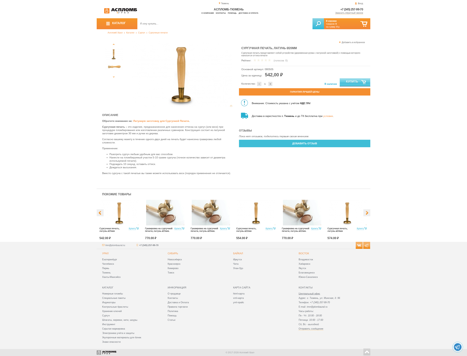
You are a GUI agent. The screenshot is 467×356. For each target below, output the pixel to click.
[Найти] (318, 23)
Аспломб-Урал (115, 32)
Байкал (238, 253)
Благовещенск (307, 272)
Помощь (232, 13)
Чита (235, 263)
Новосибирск (175, 259)
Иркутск (237, 259)
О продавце (174, 293)
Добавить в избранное (353, 42)
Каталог (130, 32)
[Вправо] (366, 212)
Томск (171, 272)
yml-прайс (238, 302)
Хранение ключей (112, 311)
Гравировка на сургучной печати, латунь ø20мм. (204, 229)
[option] (182, 73)
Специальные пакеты (114, 298)
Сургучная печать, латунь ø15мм (109, 229)
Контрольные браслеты (115, 306)
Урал (105, 253)
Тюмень (106, 272)
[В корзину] (363, 24)
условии (328, 116)
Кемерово (173, 268)
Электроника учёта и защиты (118, 333)
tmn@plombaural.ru (115, 245)
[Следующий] (113, 77)
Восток (304, 253)
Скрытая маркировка (113, 328)
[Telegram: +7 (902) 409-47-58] (457, 347)
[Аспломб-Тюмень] (120, 13)
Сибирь (173, 253)
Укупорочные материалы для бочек (121, 337)
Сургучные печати (158, 32)
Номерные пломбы (112, 293)
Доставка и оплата (248, 13)
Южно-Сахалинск (308, 277)
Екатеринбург (109, 259)
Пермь (105, 268)
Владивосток (306, 259)
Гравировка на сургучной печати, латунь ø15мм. (158, 229)
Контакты (221, 13)
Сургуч (141, 32)
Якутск (302, 268)
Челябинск (108, 263)
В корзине (331, 21)
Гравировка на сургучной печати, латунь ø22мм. (295, 229)
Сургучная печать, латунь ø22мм (246, 229)
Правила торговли (178, 306)
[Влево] (100, 212)
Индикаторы (108, 302)
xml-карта (238, 298)
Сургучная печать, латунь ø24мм (337, 229)
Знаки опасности (111, 341)
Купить (352, 81)
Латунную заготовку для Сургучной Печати (161, 120)
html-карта (238, 293)
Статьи (171, 320)
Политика (173, 311)
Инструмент (108, 324)
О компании (207, 13)
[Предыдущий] (113, 44)
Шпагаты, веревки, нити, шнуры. (120, 320)
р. (338, 27)
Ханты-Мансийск (111, 277)
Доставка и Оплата (178, 302)
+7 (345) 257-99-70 (351, 9)
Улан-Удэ (238, 268)
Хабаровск (304, 263)
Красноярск (174, 263)
